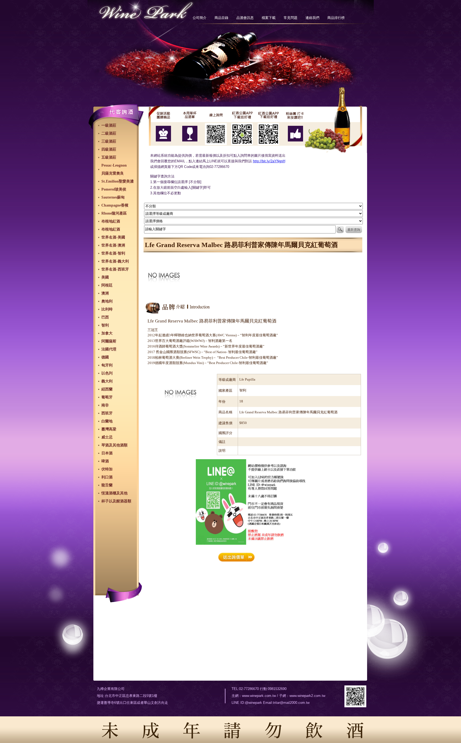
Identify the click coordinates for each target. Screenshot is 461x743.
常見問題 (290, 18)
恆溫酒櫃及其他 (114, 493)
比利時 (107, 309)
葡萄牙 (107, 397)
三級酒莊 (108, 141)
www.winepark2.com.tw (307, 696)
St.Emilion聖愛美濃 (117, 181)
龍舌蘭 (107, 485)
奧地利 (107, 301)
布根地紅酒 (110, 221)
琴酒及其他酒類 (114, 445)
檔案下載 (269, 18)
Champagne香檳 (114, 205)
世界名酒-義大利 (115, 261)
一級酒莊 (108, 125)
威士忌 (107, 437)
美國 (105, 277)
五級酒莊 (108, 157)
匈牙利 (107, 365)
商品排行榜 (336, 18)
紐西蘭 (107, 389)
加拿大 (107, 333)
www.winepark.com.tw (259, 696)
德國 (105, 357)
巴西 (105, 317)
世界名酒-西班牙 (115, 269)
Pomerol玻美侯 (113, 189)
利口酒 (107, 477)
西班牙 (107, 413)
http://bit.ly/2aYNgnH (269, 161)
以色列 (107, 373)
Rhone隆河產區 (114, 213)
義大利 (107, 381)
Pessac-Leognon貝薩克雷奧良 (114, 169)
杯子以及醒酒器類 (116, 501)
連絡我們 (312, 18)
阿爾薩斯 (108, 341)
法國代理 (108, 349)
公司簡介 (199, 18)
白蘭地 (107, 421)
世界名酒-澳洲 (113, 245)
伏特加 (107, 469)
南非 (105, 405)
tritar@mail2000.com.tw (291, 703)
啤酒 (105, 461)
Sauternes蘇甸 (113, 197)
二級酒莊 (108, 133)
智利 (105, 325)
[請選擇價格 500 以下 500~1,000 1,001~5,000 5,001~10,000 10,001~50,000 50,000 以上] (253, 221)
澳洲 (105, 293)
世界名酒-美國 (113, 237)
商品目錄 (221, 18)
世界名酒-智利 (113, 253)
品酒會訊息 (245, 18)
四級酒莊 (108, 149)
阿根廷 (107, 285)
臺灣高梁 (108, 429)
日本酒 (107, 453)
